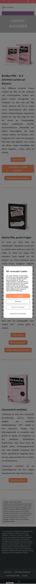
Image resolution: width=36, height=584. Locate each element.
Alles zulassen (18, 296)
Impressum (22, 313)
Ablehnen (18, 301)
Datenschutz (14, 313)
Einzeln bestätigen (18, 307)
